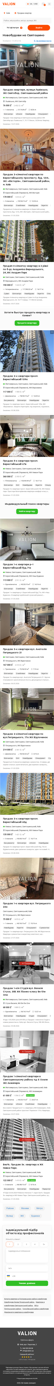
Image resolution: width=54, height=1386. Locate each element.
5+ (44, 1244)
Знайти (39, 28)
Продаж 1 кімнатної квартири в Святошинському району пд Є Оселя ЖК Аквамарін (25, 1079)
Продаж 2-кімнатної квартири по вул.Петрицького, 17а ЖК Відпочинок (25, 736)
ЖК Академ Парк (25, 281)
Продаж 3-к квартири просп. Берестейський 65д (20, 820)
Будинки (35, 1216)
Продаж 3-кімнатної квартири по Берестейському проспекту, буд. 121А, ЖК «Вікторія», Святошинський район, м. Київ (26, 179)
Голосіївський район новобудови (36, 1309)
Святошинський (36, 98)
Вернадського (11, 281)
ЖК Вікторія (34, 193)
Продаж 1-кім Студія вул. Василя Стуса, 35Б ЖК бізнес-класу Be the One (24, 991)
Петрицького (11, 661)
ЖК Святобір (20, 101)
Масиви (25, 1208)
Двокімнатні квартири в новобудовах (19, 1312)
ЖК (22, 1216)
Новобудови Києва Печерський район (19, 1302)
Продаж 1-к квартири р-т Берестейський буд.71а (18, 566)
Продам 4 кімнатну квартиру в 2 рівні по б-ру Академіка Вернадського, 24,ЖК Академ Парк (25, 269)
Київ (45, 98)
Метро (39, 1208)
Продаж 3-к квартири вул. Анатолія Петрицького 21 (25, 651)
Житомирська (11, 98)
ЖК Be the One (24, 1003)
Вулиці (9, 1216)
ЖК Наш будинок (36, 576)
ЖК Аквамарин (35, 1091)
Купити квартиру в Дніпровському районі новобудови (25, 1299)
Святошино (23, 98)
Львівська (9, 101)
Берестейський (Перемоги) (16, 193)
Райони (10, 1208)
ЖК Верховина (35, 388)
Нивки (8, 469)
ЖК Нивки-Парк (36, 472)
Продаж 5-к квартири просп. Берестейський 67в (20, 463)
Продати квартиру (27, 323)
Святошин (9, 277)
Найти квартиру (27, 511)
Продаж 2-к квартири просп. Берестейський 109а (20, 378)
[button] (50, 66)
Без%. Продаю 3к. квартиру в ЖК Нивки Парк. (23, 1166)
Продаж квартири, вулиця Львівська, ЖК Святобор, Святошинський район (25, 91)
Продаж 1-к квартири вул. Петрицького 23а (27, 905)
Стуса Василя (11, 1003)
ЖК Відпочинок (24, 661)
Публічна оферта (27, 1340)
